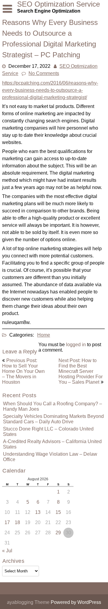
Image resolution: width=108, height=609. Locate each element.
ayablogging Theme (29, 602)
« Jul (7, 550)
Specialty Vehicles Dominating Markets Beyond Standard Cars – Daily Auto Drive (53, 419)
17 (7, 522)
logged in (76, 344)
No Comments (43, 73)
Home (43, 335)
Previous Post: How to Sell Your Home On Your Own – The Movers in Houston (23, 371)
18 (17, 522)
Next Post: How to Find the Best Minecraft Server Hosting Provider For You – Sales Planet (80, 371)
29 (58, 532)
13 (37, 512)
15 (58, 512)
